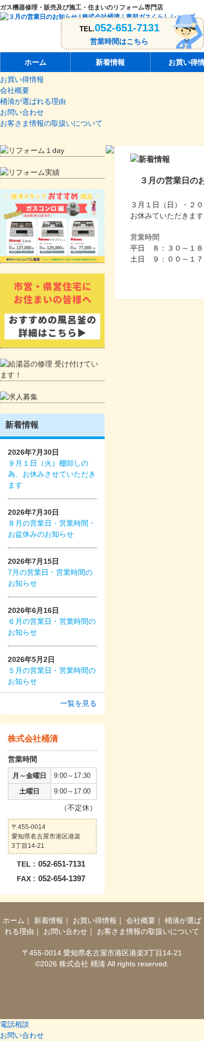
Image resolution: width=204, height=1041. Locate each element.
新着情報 (110, 62)
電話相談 (14, 1024)
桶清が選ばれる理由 (33, 101)
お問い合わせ (22, 112)
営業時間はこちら (119, 41)
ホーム (36, 62)
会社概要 (14, 90)
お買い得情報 (22, 79)
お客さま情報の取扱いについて (51, 123)
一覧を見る (78, 703)
